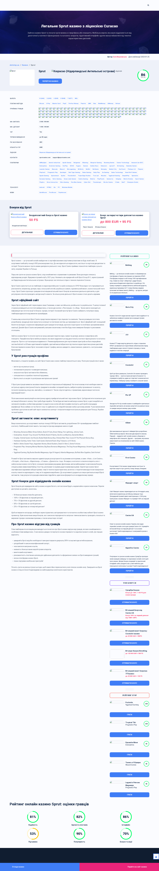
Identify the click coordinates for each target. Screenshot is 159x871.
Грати (129, 715)
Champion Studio (132, 182)
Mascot (62, 169)
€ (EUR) (56, 98)
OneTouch (122, 169)
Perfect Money (73, 103)
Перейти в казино (50, 81)
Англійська (43, 192)
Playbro (41, 182)
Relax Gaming (86, 172)
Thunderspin (97, 182)
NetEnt (88, 169)
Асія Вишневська (120, 57)
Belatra (92, 179)
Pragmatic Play (53, 172)
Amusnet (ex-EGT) (137, 162)
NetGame (96, 169)
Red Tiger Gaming (74, 172)
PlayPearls (100, 179)
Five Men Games (76, 182)
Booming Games (109, 162)
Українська (62, 192)
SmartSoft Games (131, 172)
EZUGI (72, 166)
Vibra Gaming (64, 182)
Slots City (129, 307)
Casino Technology (123, 162)
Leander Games (44, 169)
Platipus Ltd (132, 169)
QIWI (89, 103)
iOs (55, 187)
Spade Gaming (44, 175)
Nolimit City (113, 169)
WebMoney (101, 103)
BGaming (85, 162)
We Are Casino (108, 182)
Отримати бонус (60, 232)
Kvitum (118, 103)
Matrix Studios (128, 179)
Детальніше (27, 232)
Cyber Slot (87, 182)
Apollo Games (67, 162)
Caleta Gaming (83, 179)
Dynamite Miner (131, 742)
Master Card (56, 103)
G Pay (48, 103)
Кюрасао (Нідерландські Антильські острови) (55, 152)
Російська (52, 192)
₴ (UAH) (41, 98)
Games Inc (110, 179)
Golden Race (94, 166)
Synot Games (139, 179)
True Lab (96, 175)
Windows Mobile (67, 187)
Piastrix (83, 103)
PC (59, 187)
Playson (140, 169)
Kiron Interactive (52, 182)
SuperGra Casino (132, 548)
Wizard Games (130, 765)
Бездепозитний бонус (19, 226)
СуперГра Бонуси (132, 590)
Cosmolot (129, 365)
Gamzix (85, 166)
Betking (128, 265)
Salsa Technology (117, 172)
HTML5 (49, 187)
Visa (94, 103)
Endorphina (43, 166)
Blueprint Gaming (96, 162)
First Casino (130, 458)
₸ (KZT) (70, 98)
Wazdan (103, 175)
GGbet (127, 423)
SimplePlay (125, 175)
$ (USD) (49, 98)
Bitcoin (41, 103)
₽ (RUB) (63, 98)
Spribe (63, 175)
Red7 (123, 182)
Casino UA (129, 515)
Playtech (42, 172)
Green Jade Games (70, 179)
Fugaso (78, 166)
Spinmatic (135, 175)
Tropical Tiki (130, 722)
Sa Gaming (105, 172)
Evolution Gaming (54, 166)
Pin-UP (128, 395)
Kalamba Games (131, 166)
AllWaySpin (42, 162)
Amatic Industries (54, 162)
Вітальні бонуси (100, 227)
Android (41, 187)
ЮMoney (110, 103)
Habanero (104, 166)
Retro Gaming (57, 179)
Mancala (55, 169)
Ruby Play (96, 172)
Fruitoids (129, 702)
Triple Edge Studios (84, 175)
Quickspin (63, 172)
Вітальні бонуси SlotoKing (136, 651)
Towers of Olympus (133, 762)
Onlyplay (118, 179)
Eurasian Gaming (44, 179)
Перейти (129, 298)
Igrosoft (112, 166)
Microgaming (71, 169)
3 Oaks (117, 182)
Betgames (77, 162)
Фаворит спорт (131, 483)
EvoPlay (65, 166)
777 (126, 335)
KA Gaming (120, 166)
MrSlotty (80, 169)
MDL (76, 98)
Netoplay (104, 169)
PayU (64, 103)
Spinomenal (55, 175)
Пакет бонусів (88, 227)
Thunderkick (72, 175)
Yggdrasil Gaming (114, 175)
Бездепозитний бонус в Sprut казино (48, 215)
